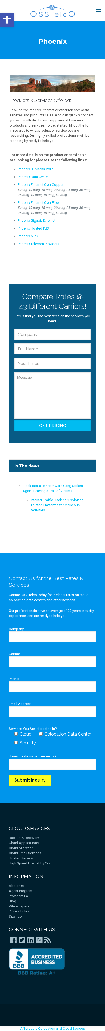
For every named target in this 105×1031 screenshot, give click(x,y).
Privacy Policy (19, 911)
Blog (12, 901)
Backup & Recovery (24, 838)
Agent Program (20, 891)
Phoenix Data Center (33, 177)
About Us (16, 886)
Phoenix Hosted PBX (33, 228)
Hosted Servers (21, 858)
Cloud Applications (24, 843)
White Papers (19, 906)
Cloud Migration (21, 848)
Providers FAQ (20, 896)
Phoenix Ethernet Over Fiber (39, 203)
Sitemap (15, 916)
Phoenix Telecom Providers (38, 244)
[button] (7, 20)
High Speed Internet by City (30, 863)
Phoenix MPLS (29, 236)
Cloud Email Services (25, 853)
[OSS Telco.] (52, 11)
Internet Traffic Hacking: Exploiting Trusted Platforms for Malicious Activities (57, 505)
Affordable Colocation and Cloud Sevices (52, 1028)
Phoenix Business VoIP (35, 169)
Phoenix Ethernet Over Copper (41, 185)
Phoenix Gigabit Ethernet (36, 221)
